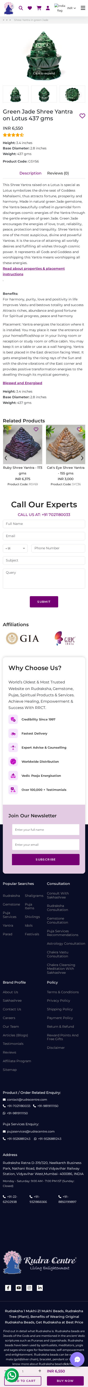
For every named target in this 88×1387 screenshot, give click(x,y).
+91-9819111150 (47, 1106)
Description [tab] (30, 173)
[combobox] (15, 549)
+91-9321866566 (38, 1199)
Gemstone (11, 904)
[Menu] (83, 8)
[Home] (8, 8)
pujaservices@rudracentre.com (31, 1131)
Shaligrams (34, 896)
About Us (10, 992)
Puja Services (9, 915)
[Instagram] (29, 1288)
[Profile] (48, 8)
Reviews (9, 1052)
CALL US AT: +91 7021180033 (44, 514)
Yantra (8, 926)
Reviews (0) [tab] (58, 173)
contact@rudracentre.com (27, 1099)
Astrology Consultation (66, 944)
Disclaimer (56, 1048)
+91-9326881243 (18, 1139)
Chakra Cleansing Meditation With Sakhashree (61, 969)
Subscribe (46, 859)
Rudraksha (11, 896)
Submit (43, 601)
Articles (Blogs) (15, 1035)
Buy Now (65, 1381)
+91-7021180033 (18, 1106)
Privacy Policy (58, 1001)
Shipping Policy (60, 1009)
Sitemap (10, 1070)
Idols (29, 926)
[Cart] (39, 8)
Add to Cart (23, 1381)
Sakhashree (12, 1001)
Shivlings (32, 917)
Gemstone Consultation (57, 921)
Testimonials (13, 1044)
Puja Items (29, 906)
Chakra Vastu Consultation (57, 954)
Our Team (11, 1027)
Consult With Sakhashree (58, 895)
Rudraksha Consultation (57, 908)
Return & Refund (60, 1027)
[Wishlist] (30, 8)
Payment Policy (60, 1018)
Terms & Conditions (63, 992)
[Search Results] (21, 8)
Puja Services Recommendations (62, 933)
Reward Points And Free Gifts (62, 1037)
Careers (9, 1018)
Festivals (32, 934)
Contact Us (12, 1009)
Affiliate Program (17, 1061)
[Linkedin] (40, 1288)
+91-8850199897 (67, 1199)
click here (69, 1364)
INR (70, 8)
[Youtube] (19, 1288)
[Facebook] (8, 1288)
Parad (7, 934)
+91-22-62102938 (10, 1199)
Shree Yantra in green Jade (31, 20)
